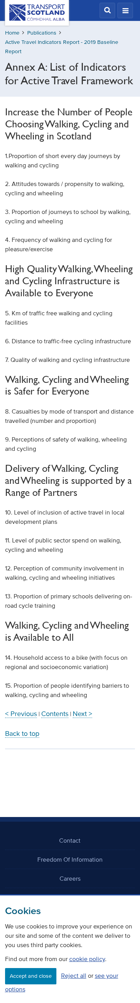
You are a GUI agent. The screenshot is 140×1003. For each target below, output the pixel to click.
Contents (54, 714)
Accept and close (31, 976)
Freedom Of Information (70, 859)
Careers (70, 878)
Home (12, 33)
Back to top (22, 733)
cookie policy (87, 958)
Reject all (73, 975)
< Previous (21, 714)
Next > (82, 714)
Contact (69, 840)
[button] (107, 10)
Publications (41, 33)
